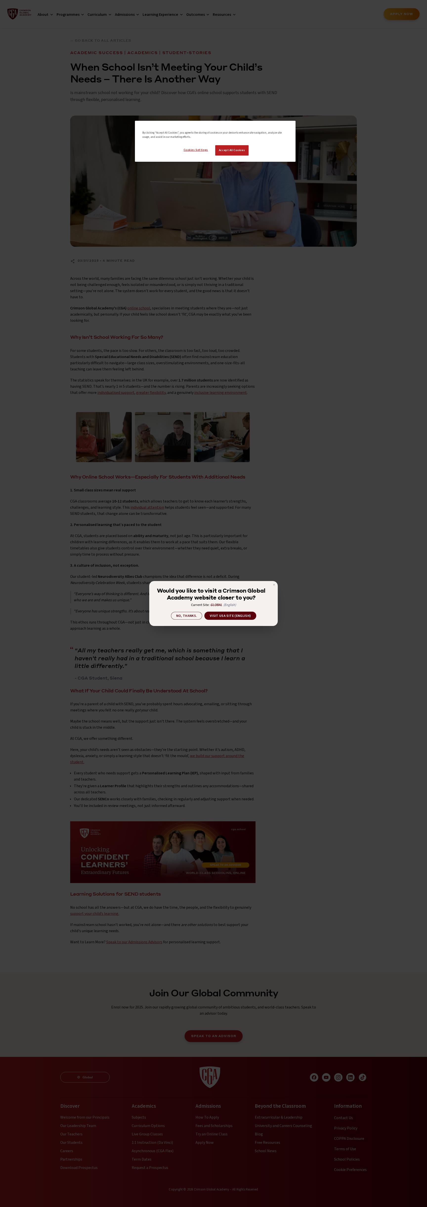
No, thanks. (186, 615)
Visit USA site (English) (230, 615)
